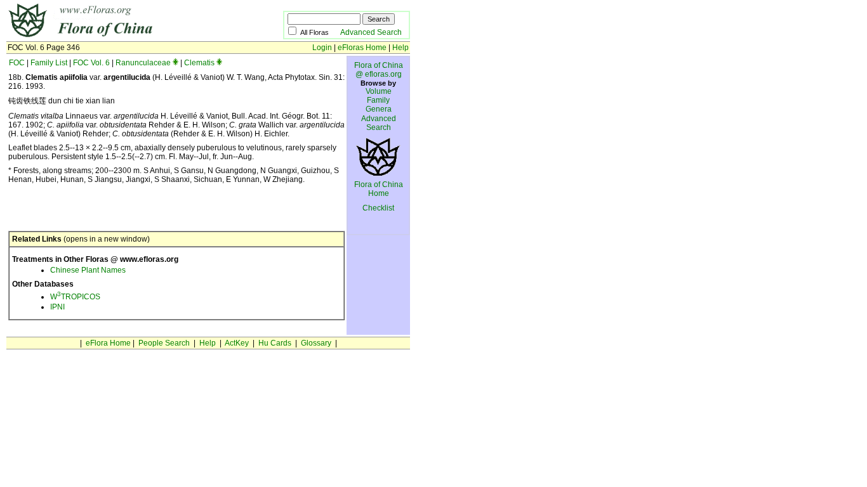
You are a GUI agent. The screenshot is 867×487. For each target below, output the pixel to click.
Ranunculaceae (143, 62)
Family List (48, 62)
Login (322, 47)
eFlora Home (108, 343)
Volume (379, 91)
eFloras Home (362, 47)
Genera (379, 109)
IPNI (57, 306)
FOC (17, 62)
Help (400, 47)
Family (378, 100)
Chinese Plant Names (88, 270)
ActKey (237, 343)
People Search (164, 343)
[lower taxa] (175, 62)
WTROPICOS (75, 296)
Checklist (378, 208)
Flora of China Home (378, 189)
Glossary (316, 343)
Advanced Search (371, 32)
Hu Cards (274, 343)
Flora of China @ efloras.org (378, 70)
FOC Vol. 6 (91, 62)
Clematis (199, 62)
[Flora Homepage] (125, 36)
